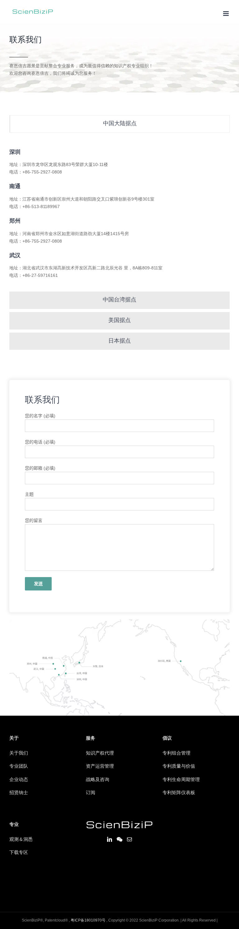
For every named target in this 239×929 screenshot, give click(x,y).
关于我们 (18, 753)
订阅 (90, 792)
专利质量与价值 (178, 766)
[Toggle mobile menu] (226, 13)
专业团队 (18, 766)
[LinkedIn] (109, 839)
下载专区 (18, 852)
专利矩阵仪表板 (178, 792)
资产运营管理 (100, 766)
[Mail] (129, 839)
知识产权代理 (100, 753)
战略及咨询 (97, 779)
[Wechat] (119, 839)
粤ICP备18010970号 (88, 920)
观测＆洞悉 (21, 839)
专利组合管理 (176, 753)
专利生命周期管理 (181, 779)
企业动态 (18, 779)
